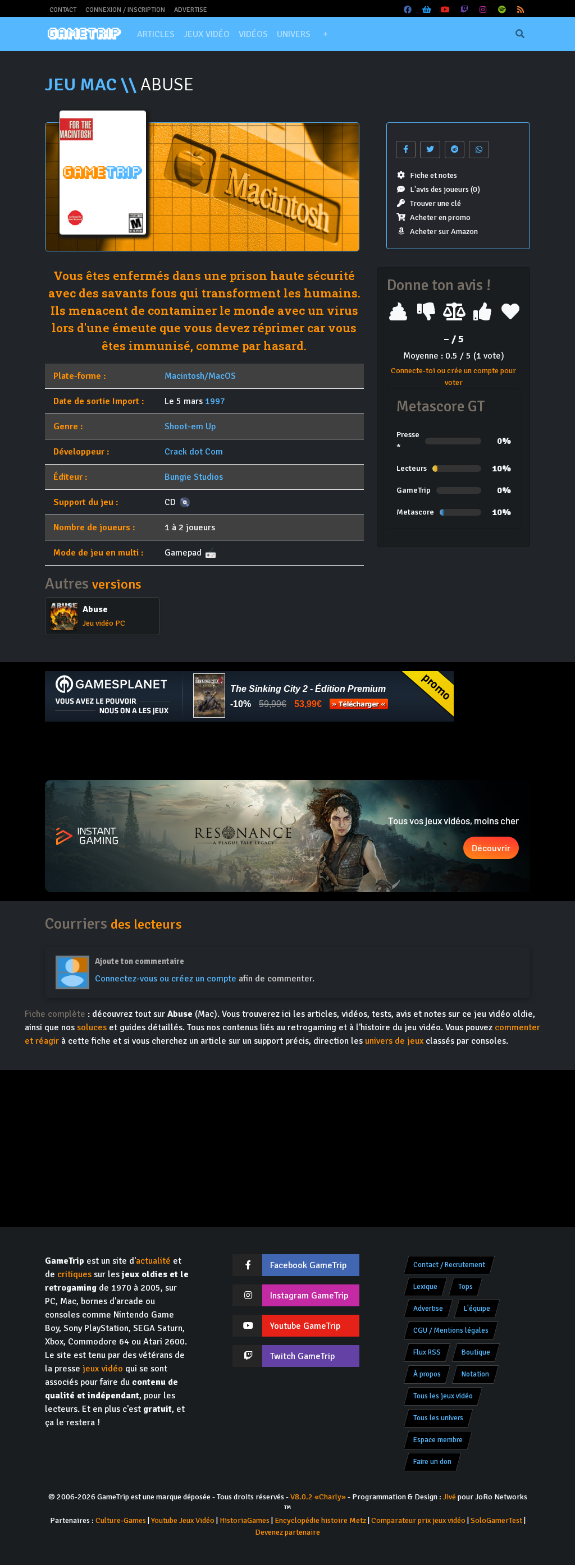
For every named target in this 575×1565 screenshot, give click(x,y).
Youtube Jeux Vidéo (183, 1520)
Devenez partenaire (287, 1532)
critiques (74, 1274)
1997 (215, 401)
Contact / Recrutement (449, 1264)
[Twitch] (464, 10)
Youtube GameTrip (305, 1326)
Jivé (449, 1497)
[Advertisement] (287, 751)
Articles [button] (156, 34)
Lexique (425, 1286)
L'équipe (477, 1308)
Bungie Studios (194, 477)
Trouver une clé (435, 203)
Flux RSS (427, 1352)
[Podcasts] (502, 10)
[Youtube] (445, 10)
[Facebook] (408, 10)
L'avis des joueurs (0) (445, 189)
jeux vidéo (103, 1368)
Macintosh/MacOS (200, 376)
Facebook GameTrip (308, 1265)
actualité (153, 1260)
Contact (62, 10)
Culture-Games (120, 1520)
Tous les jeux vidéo (443, 1396)
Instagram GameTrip (309, 1295)
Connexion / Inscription (125, 10)
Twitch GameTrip (302, 1356)
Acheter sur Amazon (444, 231)
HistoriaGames (245, 1520)
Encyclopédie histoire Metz (320, 1520)
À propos (427, 1374)
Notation (475, 1374)
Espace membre (438, 1439)
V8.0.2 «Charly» (318, 1497)
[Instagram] (483, 10)
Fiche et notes (433, 175)
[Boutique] (426, 10)
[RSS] (521, 10)
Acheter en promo (440, 217)
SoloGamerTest (496, 1520)
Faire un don (432, 1461)
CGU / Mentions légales (451, 1330)
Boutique (476, 1352)
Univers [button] (294, 34)
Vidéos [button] (253, 34)
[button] (325, 34)
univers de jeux (394, 1041)
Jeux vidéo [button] (207, 34)
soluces (92, 1027)
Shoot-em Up (190, 426)
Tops (465, 1286)
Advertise (190, 10)
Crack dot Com (194, 451)
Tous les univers (438, 1417)
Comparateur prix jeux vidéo (418, 1520)
